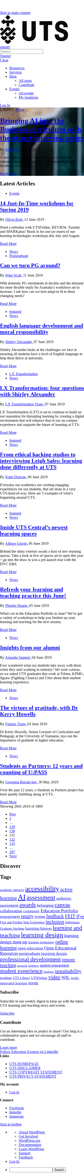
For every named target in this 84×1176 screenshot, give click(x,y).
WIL (65, 977)
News (19, 109)
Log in (14, 1092)
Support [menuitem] (24, 1153)
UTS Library (21, 978)
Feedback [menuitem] (26, 1157)
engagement (10, 916)
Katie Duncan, (16, 477)
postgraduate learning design (43, 953)
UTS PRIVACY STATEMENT (32, 1076)
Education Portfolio (59, 910)
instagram (16, 1116)
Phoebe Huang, (17, 606)
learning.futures (38, 928)
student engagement (54, 965)
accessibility (42, 889)
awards (27, 905)
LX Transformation (23, 374)
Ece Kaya (12, 149)
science (33, 965)
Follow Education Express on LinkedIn (29, 1052)
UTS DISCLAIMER (25, 1068)
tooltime (6, 978)
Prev (12, 814)
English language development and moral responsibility (41, 329)
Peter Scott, (14, 275)
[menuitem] (46, 1169)
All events (26, 93)
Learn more (8, 1047)
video (54, 977)
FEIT (70, 916)
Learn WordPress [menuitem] (31, 1149)
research (22, 965)
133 (12, 843)
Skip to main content (15, 13)
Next (13, 856)
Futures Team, (16, 724)
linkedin (15, 1112)
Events (14, 89)
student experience (21, 971)
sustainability (68, 971)
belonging (45, 905)
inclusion (55, 921)
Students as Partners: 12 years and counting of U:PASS (41, 769)
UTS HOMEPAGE (23, 1064)
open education (30, 948)
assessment (41, 897)
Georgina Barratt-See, (21, 782)
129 (12, 827)
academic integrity (12, 890)
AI (22, 897)
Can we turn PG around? (30, 265)
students (48, 971)
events (40, 916)
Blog (13, 76)
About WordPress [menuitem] (32, 1132)
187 (12, 852)
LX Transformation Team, (25, 404)
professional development (30, 959)
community (31, 911)
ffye (80, 916)
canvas (62, 905)
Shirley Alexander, (19, 342)
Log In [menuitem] (14, 1161)
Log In (5, 105)
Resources (16, 68)
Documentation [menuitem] (30, 1145)
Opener (5, 56)
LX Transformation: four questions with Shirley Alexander (42, 391)
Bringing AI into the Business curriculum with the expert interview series (41, 129)
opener (5, 47)
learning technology (41, 942)
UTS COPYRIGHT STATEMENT (35, 1072)
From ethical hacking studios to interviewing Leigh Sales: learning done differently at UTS (41, 460)
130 (12, 831)
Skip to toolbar (11, 1124)
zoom (33, 982)
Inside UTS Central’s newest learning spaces (34, 530)
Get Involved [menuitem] (28, 1136)
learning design (42, 935)
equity (27, 916)
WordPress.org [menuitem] (29, 1141)
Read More (8, 174)
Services (15, 72)
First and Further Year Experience (22, 922)
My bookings (28, 97)
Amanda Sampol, (18, 657)
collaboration (11, 911)
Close (4, 60)
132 (12, 839)
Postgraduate (18, 256)
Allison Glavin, (17, 543)
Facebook (16, 1108)
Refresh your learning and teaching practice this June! (33, 592)
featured (15, 312)
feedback (55, 916)
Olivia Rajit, (14, 219)
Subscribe (7, 1013)
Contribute (26, 85)
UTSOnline (39, 978)
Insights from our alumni (30, 648)
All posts (25, 81)
